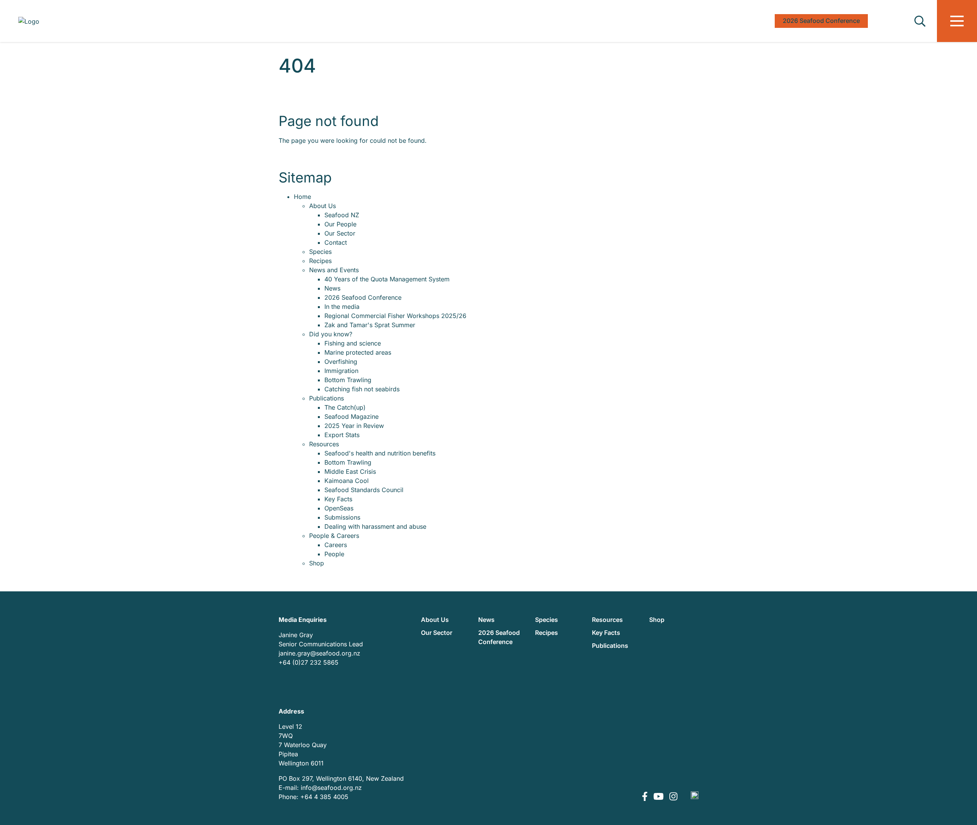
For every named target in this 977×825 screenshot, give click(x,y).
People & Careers (334, 535)
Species (320, 251)
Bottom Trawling (347, 380)
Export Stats (342, 435)
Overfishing (340, 361)
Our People (340, 224)
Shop (316, 563)
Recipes (320, 261)
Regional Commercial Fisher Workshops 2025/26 (395, 316)
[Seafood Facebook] (646, 797)
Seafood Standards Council (363, 490)
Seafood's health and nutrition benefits (379, 453)
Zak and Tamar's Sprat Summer (369, 325)
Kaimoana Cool (346, 480)
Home (302, 196)
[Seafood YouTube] (659, 797)
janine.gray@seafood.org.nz (319, 653)
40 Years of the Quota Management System (387, 279)
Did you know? (330, 334)
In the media (342, 306)
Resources (324, 444)
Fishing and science (352, 343)
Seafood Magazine (351, 416)
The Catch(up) (345, 407)
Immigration (341, 371)
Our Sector (339, 233)
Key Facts (338, 499)
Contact (335, 242)
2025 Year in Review (354, 425)
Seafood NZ (341, 215)
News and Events (334, 270)
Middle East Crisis (350, 471)
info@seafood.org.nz (331, 787)
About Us (322, 206)
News (332, 288)
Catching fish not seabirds (362, 389)
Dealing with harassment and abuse (375, 526)
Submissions (342, 517)
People (334, 554)
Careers (335, 545)
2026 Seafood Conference (362, 297)
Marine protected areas (357, 352)
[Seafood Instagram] (673, 797)
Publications (326, 398)
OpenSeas (338, 508)
